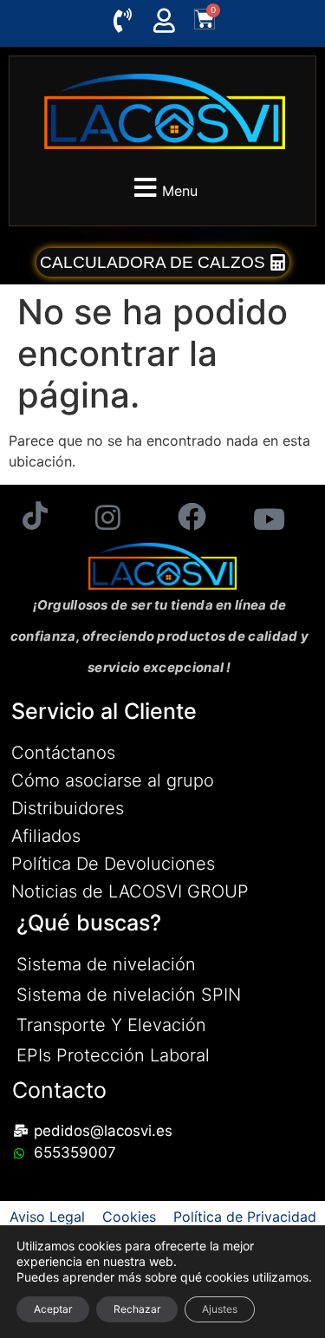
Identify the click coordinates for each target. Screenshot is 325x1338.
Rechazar (137, 1308)
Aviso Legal (47, 1216)
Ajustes (219, 1308)
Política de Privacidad (244, 1216)
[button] (162, 187)
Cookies (129, 1216)
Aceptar (53, 1308)
